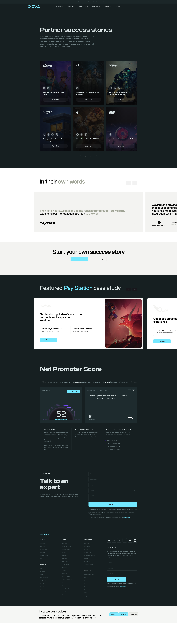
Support (95, 1)
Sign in (86, 577)
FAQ (89, 1)
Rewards (64, 583)
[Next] (134, 183)
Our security (87, 549)
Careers (86, 558)
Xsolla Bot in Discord (67, 589)
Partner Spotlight (44, 577)
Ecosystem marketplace (90, 555)
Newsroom (42, 571)
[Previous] (128, 183)
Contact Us (118, 6)
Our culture (87, 546)
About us (86, 543)
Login (41, 558)
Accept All (114, 614)
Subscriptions (43, 549)
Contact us (87, 561)
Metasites (64, 567)
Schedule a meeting (71, 1)
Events (41, 574)
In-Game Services (44, 555)
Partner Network (66, 586)
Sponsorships (87, 552)
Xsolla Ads (64, 558)
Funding (64, 570)
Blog (41, 568)
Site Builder (42, 552)
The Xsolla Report (44, 581)
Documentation (81, 1)
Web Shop (64, 543)
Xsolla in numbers (88, 564)
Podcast (42, 587)
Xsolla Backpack (66, 576)
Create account (79, 259)
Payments (64, 552)
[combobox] (112, 490)
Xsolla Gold (64, 561)
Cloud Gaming (65, 564)
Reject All (124, 614)
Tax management (44, 590)
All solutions (65, 595)
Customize (133, 614)
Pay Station (42, 543)
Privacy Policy (126, 517)
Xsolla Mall (64, 592)
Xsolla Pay (64, 555)
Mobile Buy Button (66, 546)
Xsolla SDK (107, 6)
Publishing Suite (66, 549)
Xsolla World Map (44, 584)
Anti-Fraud (42, 546)
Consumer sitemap (44, 593)
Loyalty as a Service (67, 579)
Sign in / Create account (105, 1)
